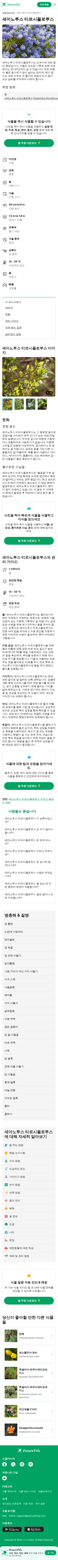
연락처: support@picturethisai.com (27, 1515)
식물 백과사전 (8, 13)
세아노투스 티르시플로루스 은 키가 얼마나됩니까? (29, 831)
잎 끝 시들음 (12, 1034)
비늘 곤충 (10, 1090)
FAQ (4, 1515)
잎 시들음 (10, 1074)
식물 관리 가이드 (27, 1491)
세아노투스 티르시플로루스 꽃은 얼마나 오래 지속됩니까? (29, 896)
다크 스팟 (10, 979)
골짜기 (8, 1113)
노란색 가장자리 (14, 931)
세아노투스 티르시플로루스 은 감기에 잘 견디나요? (28, 863)
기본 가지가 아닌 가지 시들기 (21, 971)
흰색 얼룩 (10, 1082)
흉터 (7, 1106)
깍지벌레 (10, 939)
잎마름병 (10, 963)
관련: (28, 801)
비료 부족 (10, 1042)
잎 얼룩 (9, 1058)
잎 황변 (9, 923)
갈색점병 (10, 1010)
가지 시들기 (11, 1003)
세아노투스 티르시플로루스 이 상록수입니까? (28, 820)
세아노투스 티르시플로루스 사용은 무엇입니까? (28, 874)
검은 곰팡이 (11, 1026)
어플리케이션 (45, 1491)
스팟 (7, 1050)
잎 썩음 (9, 947)
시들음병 (10, 987)
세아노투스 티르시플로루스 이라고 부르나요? (28, 852)
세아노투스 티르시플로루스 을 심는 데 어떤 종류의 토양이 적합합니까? (28, 885)
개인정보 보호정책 (11, 1503)
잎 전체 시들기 (13, 955)
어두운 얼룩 (11, 1098)
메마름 (8, 995)
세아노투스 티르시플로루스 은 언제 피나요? (28, 842)
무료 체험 (44, 4)
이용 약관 (28, 1503)
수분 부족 (10, 1018)
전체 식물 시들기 (14, 1066)
